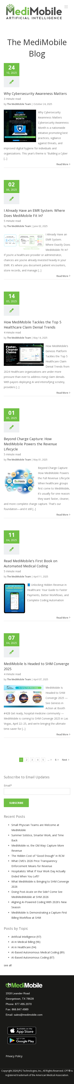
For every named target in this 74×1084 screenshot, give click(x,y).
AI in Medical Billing (25, 942)
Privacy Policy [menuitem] (14, 1056)
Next (64, 759)
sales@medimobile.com (28, 1014)
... (48, 759)
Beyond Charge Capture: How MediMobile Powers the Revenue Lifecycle (30, 443)
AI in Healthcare (23, 947)
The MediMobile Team (19, 104)
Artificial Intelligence (26, 937)
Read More (62, 164)
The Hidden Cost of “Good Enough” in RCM (37, 856)
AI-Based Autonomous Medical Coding (38, 952)
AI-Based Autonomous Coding (32, 957)
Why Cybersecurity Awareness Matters (35, 93)
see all (8, 965)
